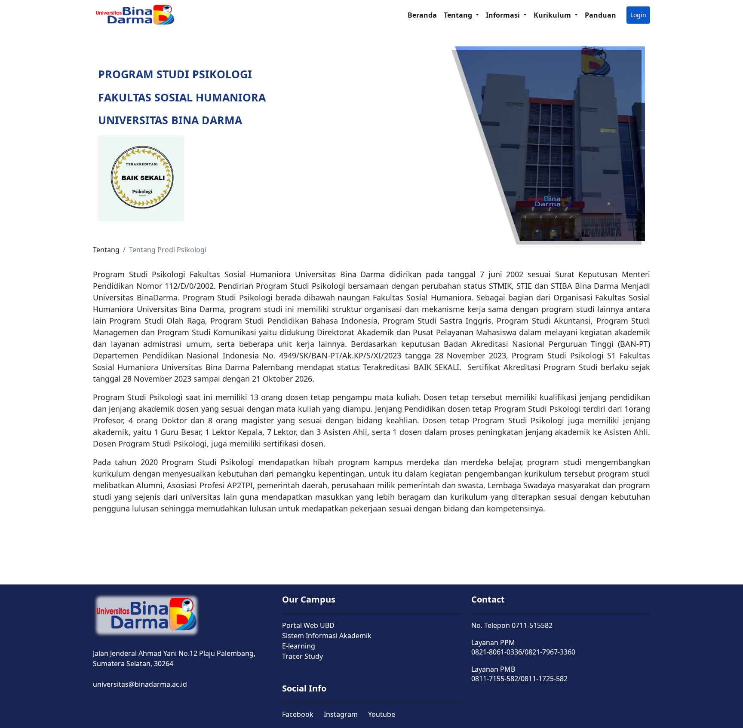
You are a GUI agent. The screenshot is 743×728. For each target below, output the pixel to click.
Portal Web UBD (308, 625)
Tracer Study (302, 656)
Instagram (341, 714)
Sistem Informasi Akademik (327, 635)
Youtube (381, 714)
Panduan (600, 15)
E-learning (298, 646)
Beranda (422, 15)
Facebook (297, 714)
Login (638, 15)
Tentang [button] (459, 15)
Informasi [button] (504, 15)
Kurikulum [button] (553, 15)
